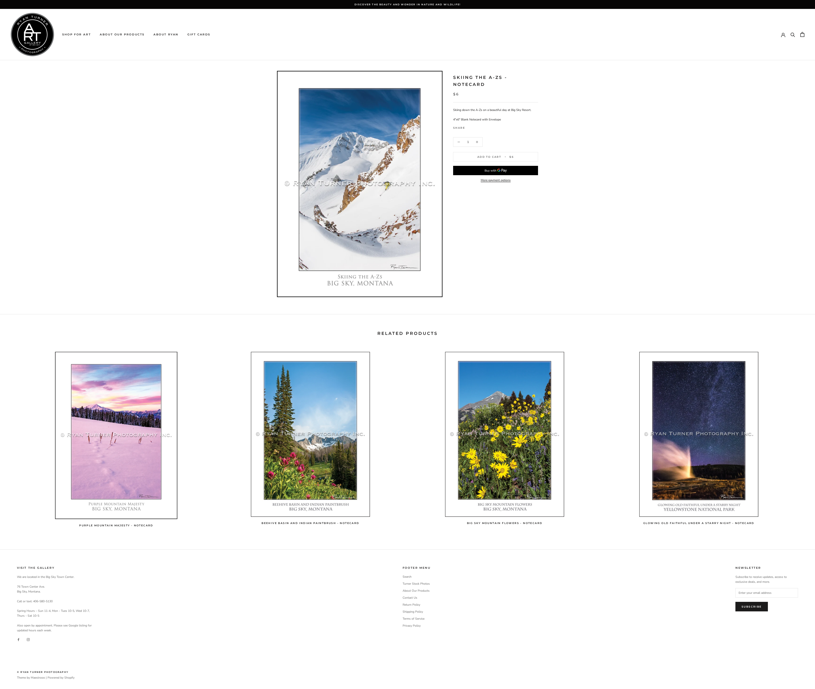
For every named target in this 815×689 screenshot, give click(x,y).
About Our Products (122, 34)
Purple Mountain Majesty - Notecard (116, 525)
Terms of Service (413, 619)
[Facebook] (469, 127)
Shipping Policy (413, 612)
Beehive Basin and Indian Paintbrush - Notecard (310, 523)
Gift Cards (198, 34)
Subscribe (752, 606)
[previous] (13, 437)
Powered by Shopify (61, 678)
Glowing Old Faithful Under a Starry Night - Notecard (698, 523)
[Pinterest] (480, 127)
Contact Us (410, 598)
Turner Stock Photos (416, 584)
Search (407, 577)
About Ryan (165, 34)
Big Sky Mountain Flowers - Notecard (504, 523)
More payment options (496, 180)
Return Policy (411, 605)
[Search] (793, 34)
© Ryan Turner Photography (42, 672)
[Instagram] (28, 639)
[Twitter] (474, 127)
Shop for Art (76, 34)
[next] (802, 437)
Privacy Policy (412, 626)
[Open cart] (802, 34)
